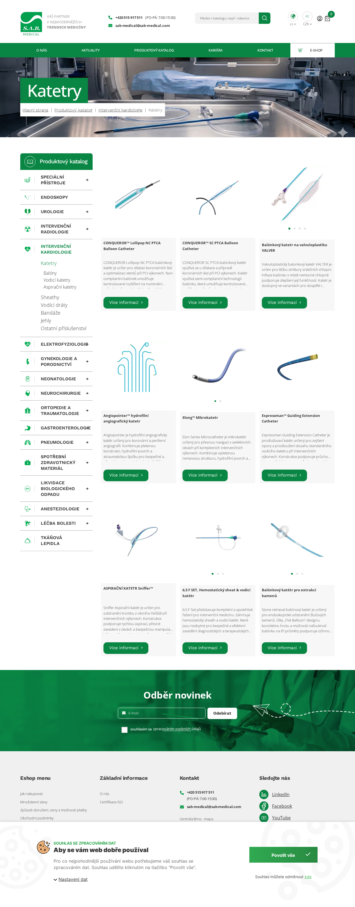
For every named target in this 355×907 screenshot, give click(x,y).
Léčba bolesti (65, 523)
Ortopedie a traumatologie (65, 410)
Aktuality (91, 50)
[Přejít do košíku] (327, 18)
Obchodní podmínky (37, 818)
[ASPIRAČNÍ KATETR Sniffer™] (139, 538)
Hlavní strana (35, 110)
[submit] (264, 18)
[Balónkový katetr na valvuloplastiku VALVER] (297, 193)
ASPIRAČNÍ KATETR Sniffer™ (128, 588)
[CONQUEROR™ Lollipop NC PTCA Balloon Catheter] (139, 193)
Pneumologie (65, 442)
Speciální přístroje (65, 179)
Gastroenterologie (66, 428)
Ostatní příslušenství (63, 328)
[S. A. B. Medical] (53, 21)
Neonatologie (65, 379)
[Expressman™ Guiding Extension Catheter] (297, 366)
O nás (41, 50)
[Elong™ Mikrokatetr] (218, 366)
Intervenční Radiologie (65, 229)
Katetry (49, 263)
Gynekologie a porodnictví (65, 361)
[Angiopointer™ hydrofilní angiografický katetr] (139, 366)
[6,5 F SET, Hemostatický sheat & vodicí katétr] (218, 538)
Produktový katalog (73, 110)
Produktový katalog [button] (154, 50)
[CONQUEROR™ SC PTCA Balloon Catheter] (218, 193)
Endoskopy (54, 197)
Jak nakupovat (31, 793)
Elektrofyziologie (65, 344)
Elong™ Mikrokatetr (200, 417)
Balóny (50, 273)
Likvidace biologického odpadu (65, 488)
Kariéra (215, 50)
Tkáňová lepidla (51, 540)
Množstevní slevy (33, 801)
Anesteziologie (65, 509)
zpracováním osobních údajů (177, 729)
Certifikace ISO (111, 801)
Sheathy (50, 297)
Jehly (46, 320)
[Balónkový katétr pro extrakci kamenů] (297, 538)
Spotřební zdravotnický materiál (65, 462)
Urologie (65, 212)
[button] (293, 18)
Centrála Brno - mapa (196, 818)
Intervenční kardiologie (120, 110)
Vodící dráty (54, 305)
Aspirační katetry (60, 287)
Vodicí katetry (57, 280)
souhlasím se (141, 729)
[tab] (289, 229)
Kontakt (265, 50)
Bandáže (50, 312)
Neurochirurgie (65, 393)
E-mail (133, 713)
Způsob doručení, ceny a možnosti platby (53, 809)
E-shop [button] (316, 50)
